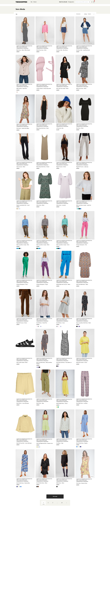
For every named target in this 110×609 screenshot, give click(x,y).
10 (61, 502)
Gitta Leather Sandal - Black (21, 362)
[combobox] (82, 2)
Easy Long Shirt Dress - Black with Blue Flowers (44, 363)
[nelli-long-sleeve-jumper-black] (79, 208)
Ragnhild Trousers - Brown (21, 322)
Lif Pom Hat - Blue (59, 128)
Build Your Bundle (63, 1)
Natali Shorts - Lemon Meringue (22, 403)
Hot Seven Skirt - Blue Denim (62, 50)
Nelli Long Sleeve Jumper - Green (62, 244)
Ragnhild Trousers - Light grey (82, 166)
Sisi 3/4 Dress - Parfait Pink (41, 322)
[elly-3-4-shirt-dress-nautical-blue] (80, 446)
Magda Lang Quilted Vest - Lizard (23, 205)
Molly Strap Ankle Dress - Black (42, 128)
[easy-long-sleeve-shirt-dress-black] (76, 326)
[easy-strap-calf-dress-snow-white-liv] (57, 366)
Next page (55, 496)
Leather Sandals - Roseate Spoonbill (43, 88)
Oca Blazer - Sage (59, 443)
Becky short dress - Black (81, 88)
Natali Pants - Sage (40, 403)
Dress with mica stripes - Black (62, 88)
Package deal (71, 1)
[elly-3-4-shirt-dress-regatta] (76, 446)
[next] (66, 503)
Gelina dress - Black (40, 205)
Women (35, 1)
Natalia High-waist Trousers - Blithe (63, 284)
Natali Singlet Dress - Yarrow (61, 403)
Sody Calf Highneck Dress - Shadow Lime (44, 443)
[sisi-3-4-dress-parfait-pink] (37, 326)
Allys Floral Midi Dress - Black (82, 284)
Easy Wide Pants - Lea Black (81, 403)
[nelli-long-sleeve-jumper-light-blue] (76, 208)
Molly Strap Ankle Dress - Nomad (42, 166)
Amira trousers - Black (20, 166)
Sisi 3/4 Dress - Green (60, 322)
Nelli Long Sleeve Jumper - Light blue (83, 205)
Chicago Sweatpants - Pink (81, 244)
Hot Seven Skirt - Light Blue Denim (83, 50)
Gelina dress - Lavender (61, 205)
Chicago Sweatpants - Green (22, 284)
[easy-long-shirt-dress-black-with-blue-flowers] (78, 326)
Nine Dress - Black (79, 128)
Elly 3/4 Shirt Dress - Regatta (81, 443)
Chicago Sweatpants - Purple (42, 284)
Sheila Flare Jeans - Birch (41, 50)
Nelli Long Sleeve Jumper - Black (42, 244)
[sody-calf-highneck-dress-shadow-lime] (37, 446)
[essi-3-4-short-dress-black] (37, 486)
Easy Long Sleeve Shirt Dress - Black (83, 322)
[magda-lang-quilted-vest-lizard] (17, 208)
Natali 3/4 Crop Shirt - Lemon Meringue (24, 443)
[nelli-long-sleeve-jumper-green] (78, 208)
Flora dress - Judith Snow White (22, 128)
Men (31, 1)
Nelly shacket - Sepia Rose (21, 88)
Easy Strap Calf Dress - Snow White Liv (64, 362)
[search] (89, 2)
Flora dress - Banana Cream (81, 483)
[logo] (21, 2)
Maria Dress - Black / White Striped (23, 50)
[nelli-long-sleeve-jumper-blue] (80, 208)
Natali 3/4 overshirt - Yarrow (81, 362)
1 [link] (43, 502)
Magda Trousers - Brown (61, 166)
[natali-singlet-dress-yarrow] (57, 407)
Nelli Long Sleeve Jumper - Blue (22, 244)
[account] (91, 2)
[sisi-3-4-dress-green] (38, 326)
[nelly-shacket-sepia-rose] (17, 92)
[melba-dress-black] (57, 486)
